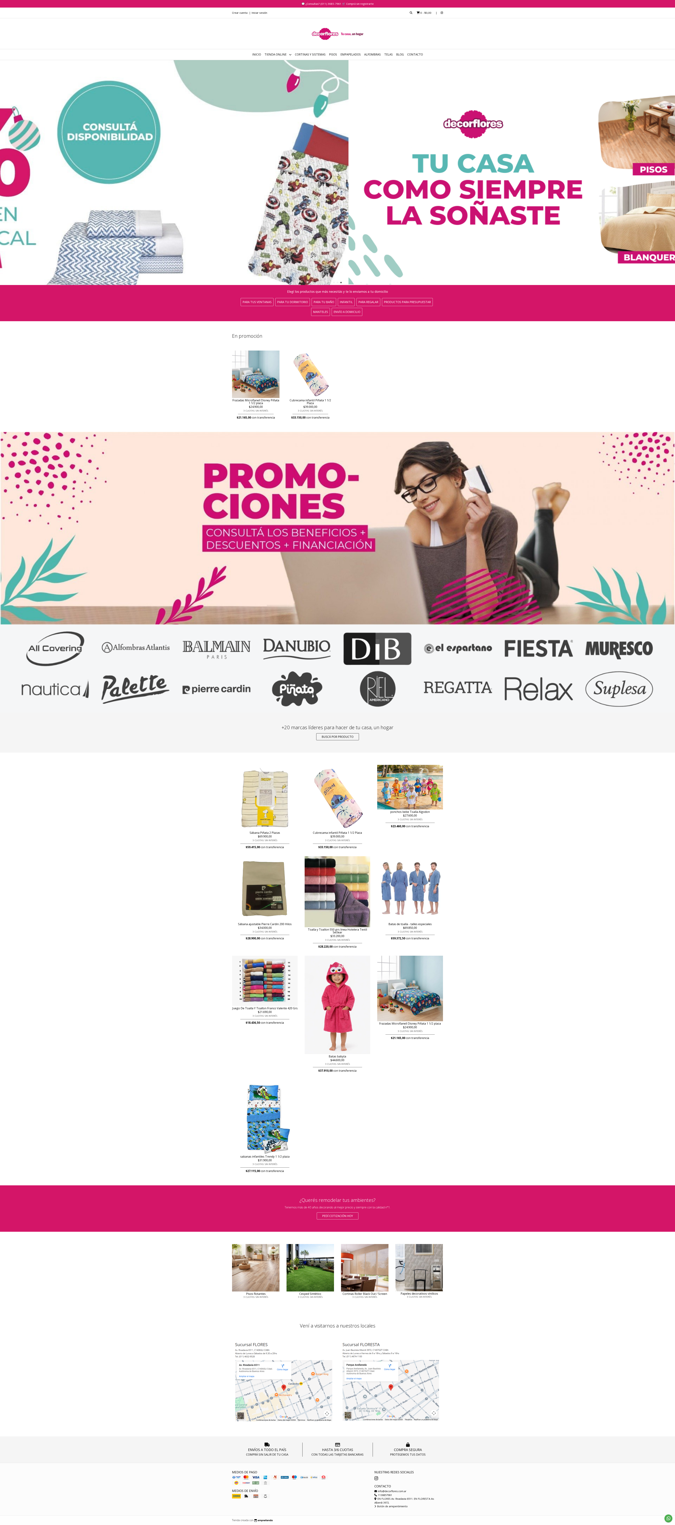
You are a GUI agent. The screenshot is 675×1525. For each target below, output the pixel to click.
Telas (388, 54)
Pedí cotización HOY (337, 1216)
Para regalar (368, 302)
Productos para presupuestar (407, 302)
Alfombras (372, 54)
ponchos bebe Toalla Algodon (410, 812)
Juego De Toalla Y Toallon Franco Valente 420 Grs (265, 1008)
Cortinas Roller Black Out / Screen (365, 1294)
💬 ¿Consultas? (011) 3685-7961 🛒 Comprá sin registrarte (337, 3)
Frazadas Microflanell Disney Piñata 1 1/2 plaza (255, 401)
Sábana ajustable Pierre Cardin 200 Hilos (265, 924)
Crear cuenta (240, 12)
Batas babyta (337, 1056)
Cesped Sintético (310, 1294)
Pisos (333, 54)
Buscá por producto (337, 737)
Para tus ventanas (257, 302)
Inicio (256, 54)
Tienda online (276, 54)
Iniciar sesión (259, 12)
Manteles (320, 312)
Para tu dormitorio (292, 302)
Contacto (415, 54)
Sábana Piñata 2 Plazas (265, 833)
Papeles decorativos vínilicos (419, 1294)
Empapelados (350, 54)
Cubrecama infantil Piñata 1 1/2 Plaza (310, 401)
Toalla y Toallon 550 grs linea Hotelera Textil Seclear (337, 931)
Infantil (346, 302)
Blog (400, 54)
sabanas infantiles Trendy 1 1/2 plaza (265, 1156)
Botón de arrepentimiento (392, 1506)
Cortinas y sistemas (310, 54)
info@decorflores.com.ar (391, 1491)
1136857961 (384, 1495)
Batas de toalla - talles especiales (410, 924)
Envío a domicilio (347, 312)
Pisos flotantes (256, 1294)
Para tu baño (324, 302)
